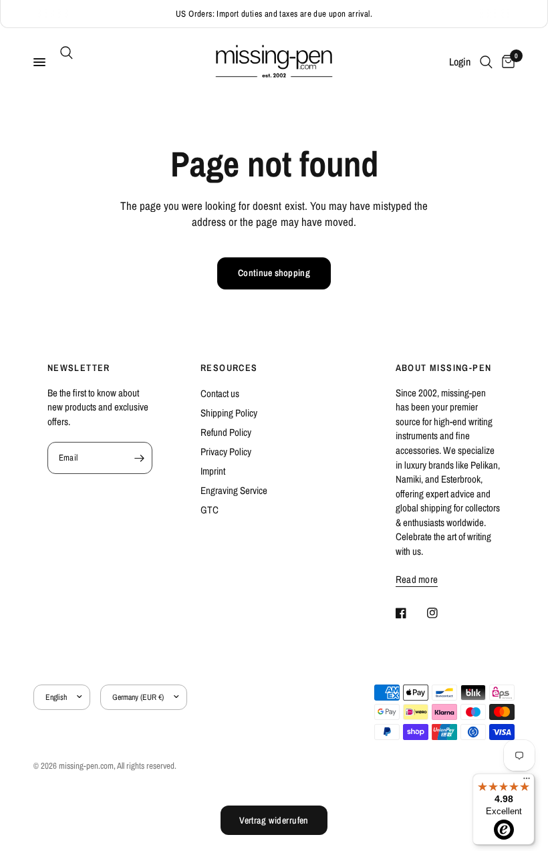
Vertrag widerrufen (274, 820)
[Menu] (527, 781)
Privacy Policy (225, 452)
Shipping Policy (228, 413)
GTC (209, 510)
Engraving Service (233, 490)
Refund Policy (225, 432)
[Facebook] (410, 613)
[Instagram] (441, 613)
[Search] (64, 52)
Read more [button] (417, 579)
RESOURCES (229, 367)
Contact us (219, 393)
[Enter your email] (139, 458)
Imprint (212, 471)
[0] (506, 62)
